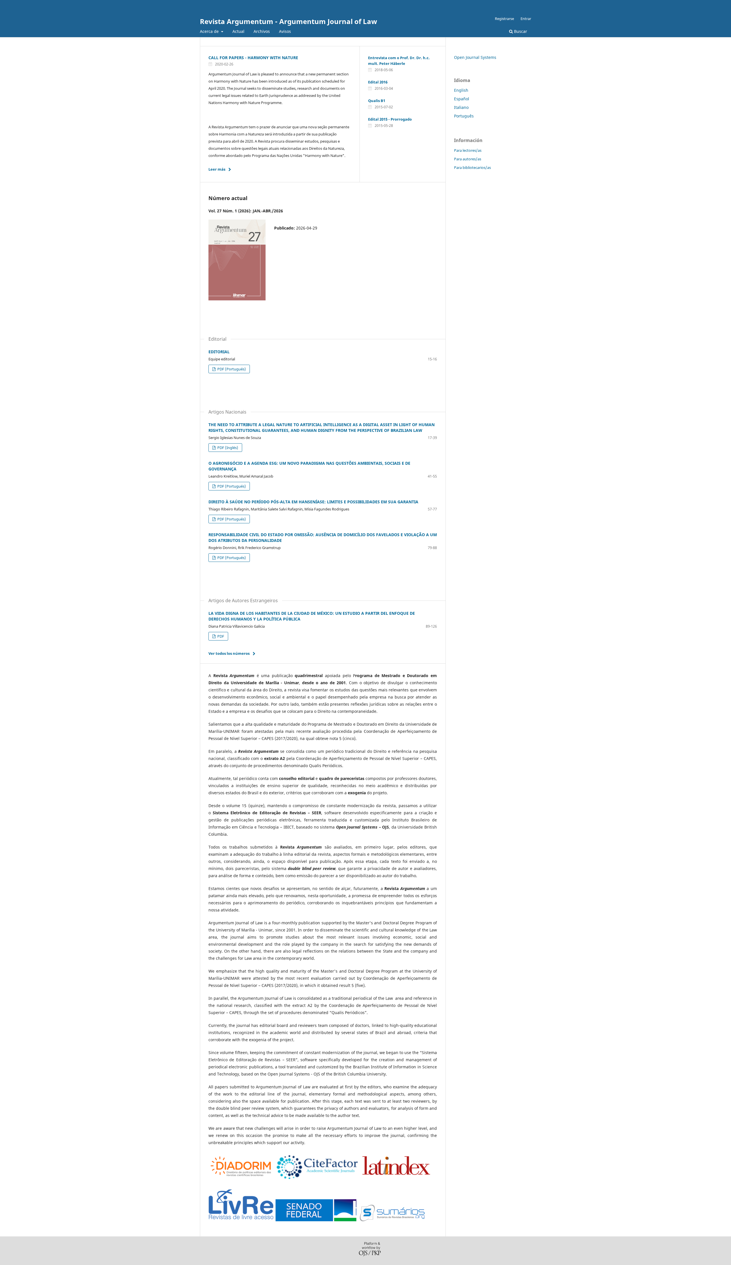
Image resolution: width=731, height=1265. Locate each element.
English (461, 90)
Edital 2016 (377, 82)
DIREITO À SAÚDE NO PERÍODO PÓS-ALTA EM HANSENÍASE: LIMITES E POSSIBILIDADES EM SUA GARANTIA (313, 501)
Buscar (520, 31)
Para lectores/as (467, 150)
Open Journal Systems (475, 57)
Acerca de (210, 31)
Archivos (262, 31)
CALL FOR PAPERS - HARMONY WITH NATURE (253, 57)
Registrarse (504, 18)
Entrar (526, 18)
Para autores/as (467, 158)
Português (464, 116)
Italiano (461, 107)
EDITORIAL (219, 351)
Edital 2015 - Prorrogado (390, 119)
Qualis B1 (376, 100)
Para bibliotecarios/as (472, 167)
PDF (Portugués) (231, 369)
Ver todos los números (229, 653)
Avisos (285, 31)
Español (461, 98)
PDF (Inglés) (227, 447)
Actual (238, 31)
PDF (220, 636)
